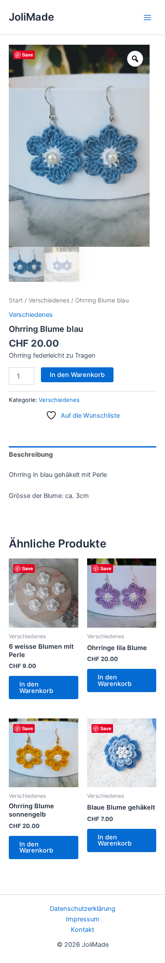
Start (16, 300)
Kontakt (82, 930)
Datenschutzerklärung (82, 909)
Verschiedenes (49, 300)
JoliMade (31, 17)
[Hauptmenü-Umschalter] (147, 17)
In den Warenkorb (77, 375)
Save (27, 54)
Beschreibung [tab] (31, 454)
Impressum (82, 919)
